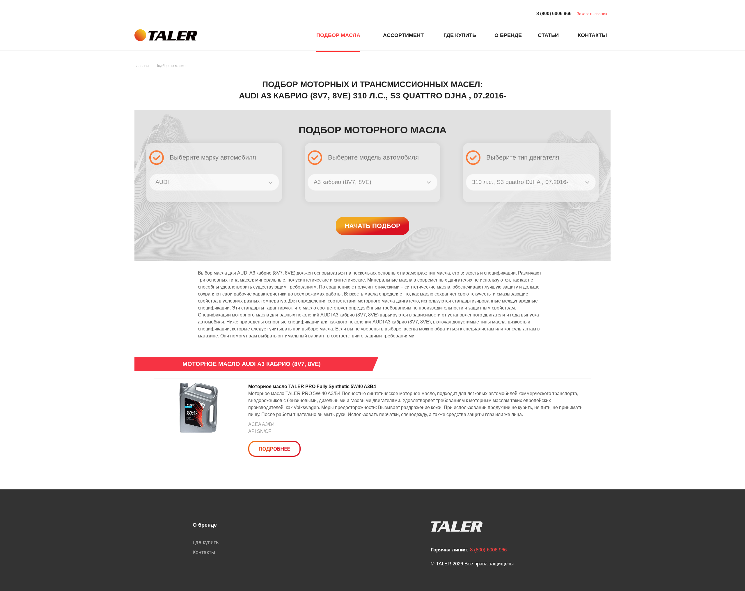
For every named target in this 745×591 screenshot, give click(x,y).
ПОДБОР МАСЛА (338, 35)
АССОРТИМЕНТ (403, 35)
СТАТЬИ (548, 35)
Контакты (204, 552)
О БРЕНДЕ (508, 35)
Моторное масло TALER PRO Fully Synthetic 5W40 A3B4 (312, 386)
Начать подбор (372, 225)
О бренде (205, 525)
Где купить (206, 542)
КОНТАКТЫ (592, 35)
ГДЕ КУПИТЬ (460, 35)
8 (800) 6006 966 (554, 13)
